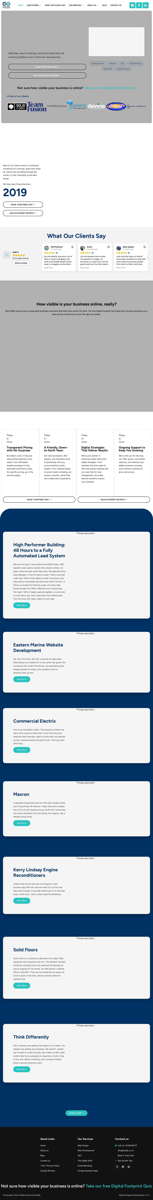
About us (91, 5)
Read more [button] (61, 268)
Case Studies (33, 5)
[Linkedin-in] (146, 5)
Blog (104, 5)
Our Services (75, 5)
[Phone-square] (132, 5)
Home (20, 5)
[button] (148, 257)
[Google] (129, 1167)
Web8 (147, 1195)
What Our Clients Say (55, 5)
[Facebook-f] (139, 5)
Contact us (115, 5)
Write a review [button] (21, 263)
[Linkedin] (123, 1167)
